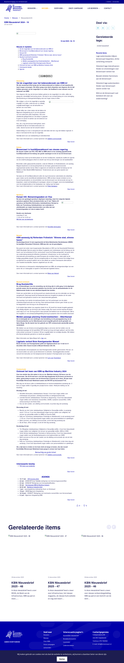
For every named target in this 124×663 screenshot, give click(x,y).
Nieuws (45, 8)
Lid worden (116, 2)
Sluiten (62, 659)
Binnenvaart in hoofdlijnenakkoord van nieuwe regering (36, 51)
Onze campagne (76, 8)
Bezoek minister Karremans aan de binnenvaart (107, 77)
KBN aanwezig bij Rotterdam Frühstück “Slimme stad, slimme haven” (41, 55)
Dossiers (32, 8)
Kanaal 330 (23, 53)
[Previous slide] (109, 527)
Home (6, 18)
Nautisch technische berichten (29, 57)
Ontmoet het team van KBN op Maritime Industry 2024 (36, 65)
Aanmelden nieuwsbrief (71, 635)
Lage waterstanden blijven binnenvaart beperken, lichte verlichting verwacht (107, 59)
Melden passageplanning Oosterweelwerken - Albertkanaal (41, 61)
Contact (108, 8)
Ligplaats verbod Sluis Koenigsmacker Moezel (37, 63)
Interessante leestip (26, 67)
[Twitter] (113, 28)
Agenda (22, 69)
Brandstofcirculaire (69, 639)
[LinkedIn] (98, 28)
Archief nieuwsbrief (103, 46)
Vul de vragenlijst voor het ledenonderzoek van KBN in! (36, 49)
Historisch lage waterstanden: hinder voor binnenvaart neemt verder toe (107, 86)
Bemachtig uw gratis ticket (45, 452)
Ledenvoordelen (68, 645)
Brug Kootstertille (28, 59)
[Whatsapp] (108, 28)
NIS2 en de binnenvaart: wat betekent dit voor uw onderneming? (107, 96)
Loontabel (66, 642)
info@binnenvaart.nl (105, 644)
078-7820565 (103, 641)
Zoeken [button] (109, 2)
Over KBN (58, 8)
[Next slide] (114, 527)
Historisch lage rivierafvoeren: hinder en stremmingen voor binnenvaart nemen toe (107, 69)
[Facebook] (103, 28)
